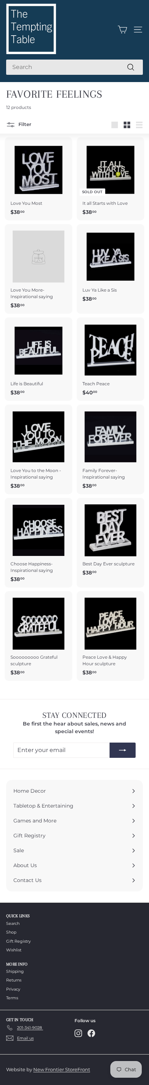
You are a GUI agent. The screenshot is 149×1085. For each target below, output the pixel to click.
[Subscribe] (123, 750)
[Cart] (122, 29)
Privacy (13, 989)
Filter (24, 124)
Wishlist (13, 949)
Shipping (15, 971)
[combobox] (74, 67)
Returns (13, 980)
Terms (12, 997)
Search (13, 923)
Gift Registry (18, 941)
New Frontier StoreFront (61, 1069)
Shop (11, 932)
